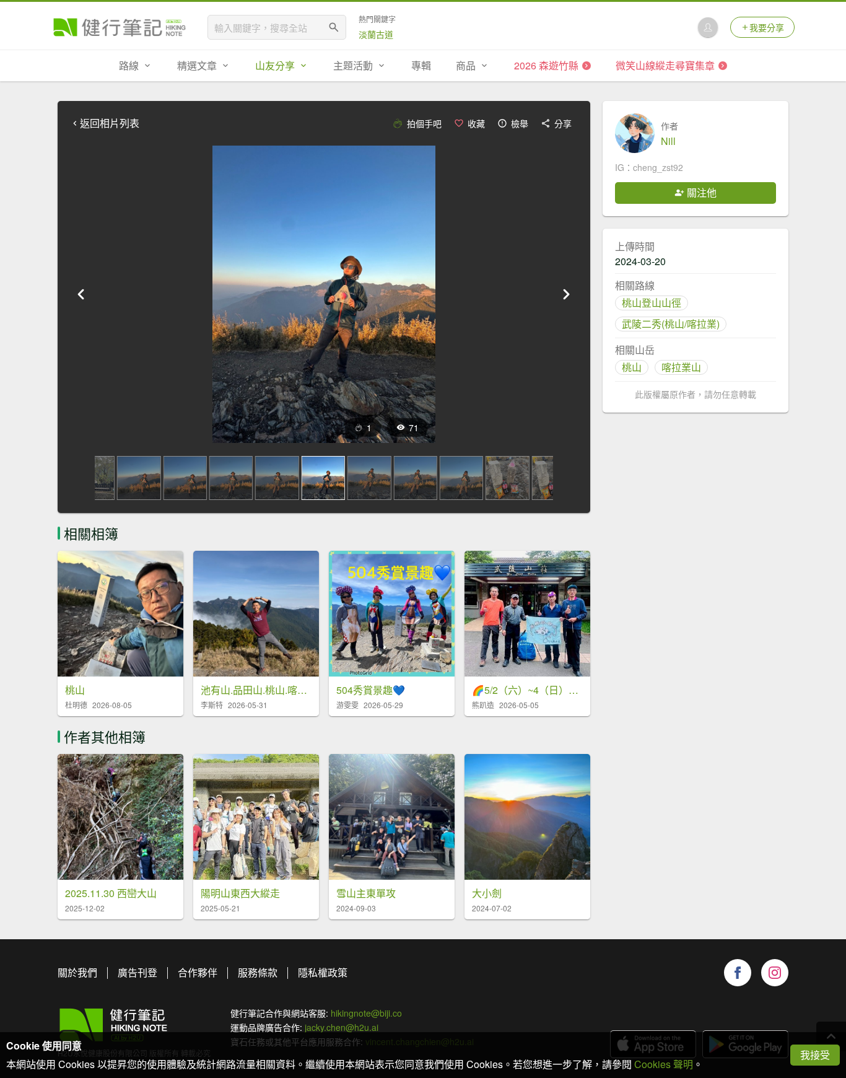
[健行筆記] (119, 27)
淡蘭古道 (376, 34)
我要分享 (766, 27)
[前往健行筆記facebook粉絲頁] (737, 972)
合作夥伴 (197, 972)
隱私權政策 (322, 972)
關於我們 (77, 972)
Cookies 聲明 (663, 1064)
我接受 (815, 1055)
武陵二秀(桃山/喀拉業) (671, 324)
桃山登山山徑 (651, 303)
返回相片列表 (109, 123)
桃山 (632, 367)
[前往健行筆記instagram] (774, 972)
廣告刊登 (137, 972)
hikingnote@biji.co (366, 1013)
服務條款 (257, 972)
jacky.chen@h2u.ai (341, 1027)
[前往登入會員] (708, 27)
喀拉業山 (681, 367)
